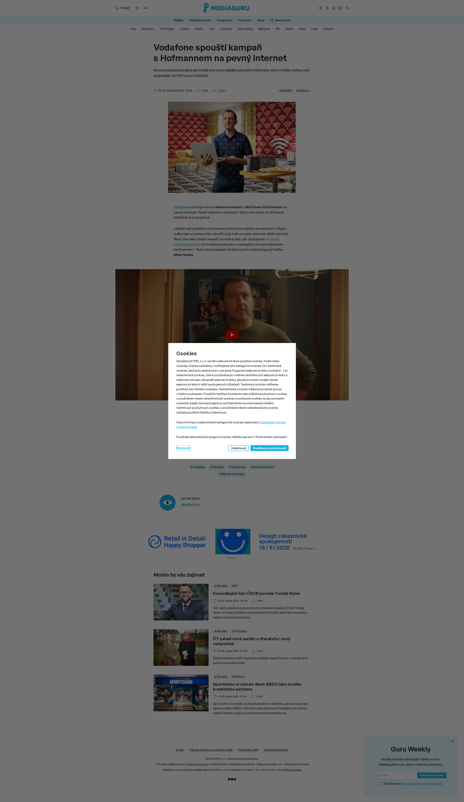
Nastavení (183, 448)
